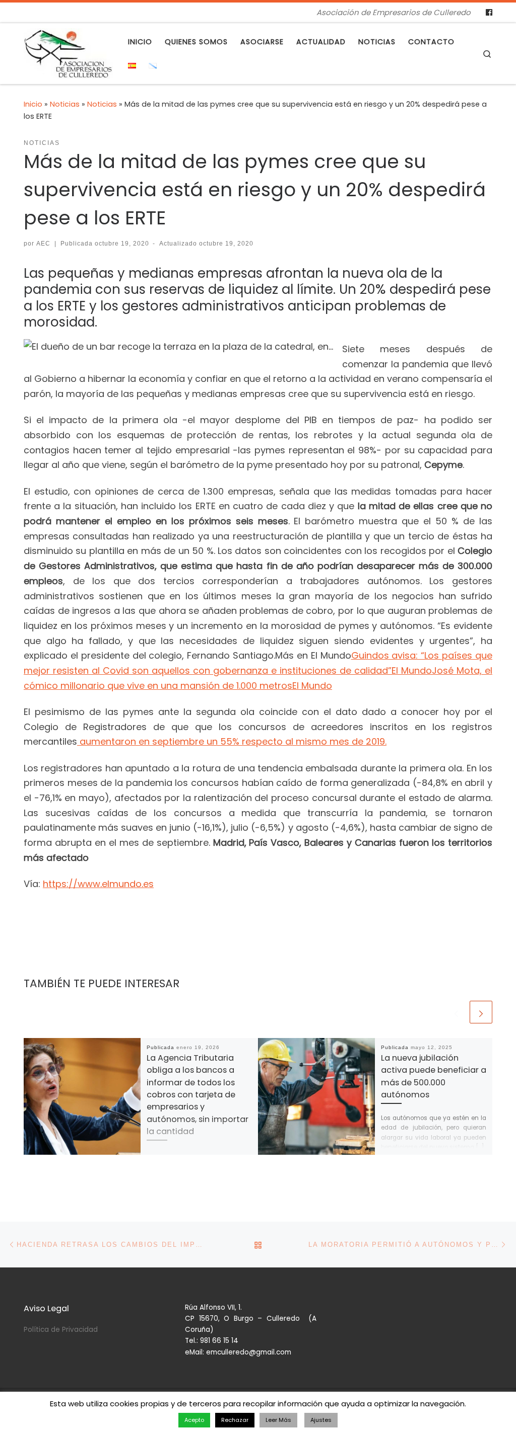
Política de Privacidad (61, 1329)
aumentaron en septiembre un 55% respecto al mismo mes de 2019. (231, 741)
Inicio (33, 104)
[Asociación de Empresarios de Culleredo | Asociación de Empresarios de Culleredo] (68, 52)
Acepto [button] (194, 1420)
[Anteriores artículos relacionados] (456, 1012)
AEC (43, 243)
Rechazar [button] (234, 1420)
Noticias (65, 104)
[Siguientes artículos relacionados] (481, 1012)
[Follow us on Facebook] (489, 13)
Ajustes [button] (321, 1420)
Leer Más (278, 1420)
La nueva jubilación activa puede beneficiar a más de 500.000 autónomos (433, 1076)
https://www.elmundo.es (98, 883)
